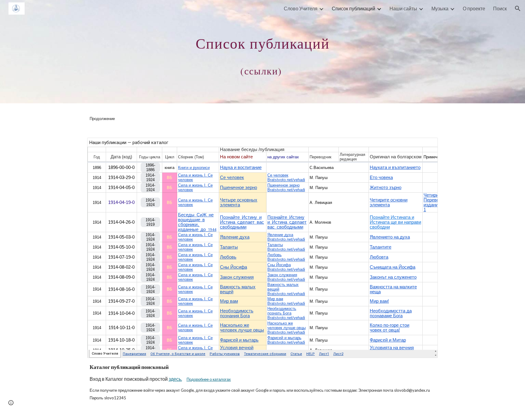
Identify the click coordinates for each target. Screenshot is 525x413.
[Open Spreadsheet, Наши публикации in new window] (426, 145)
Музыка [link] (439, 8)
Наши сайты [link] (403, 8)
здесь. (175, 379)
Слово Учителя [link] (300, 8)
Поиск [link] (500, 8)
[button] (517, 8)
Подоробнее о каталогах (209, 379)
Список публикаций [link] (353, 8)
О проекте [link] (474, 8)
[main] (262, 51)
